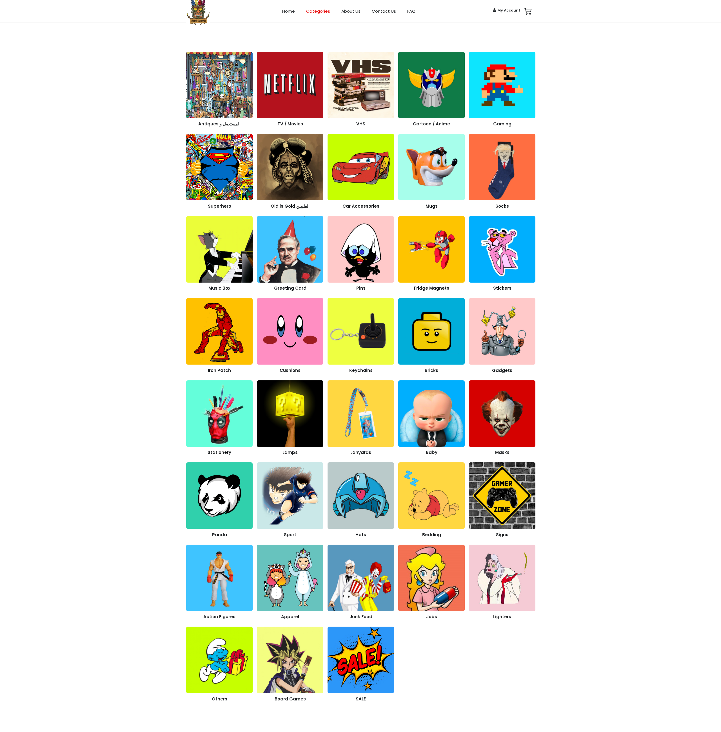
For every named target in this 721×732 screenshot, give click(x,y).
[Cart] (527, 11)
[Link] (219, 91)
